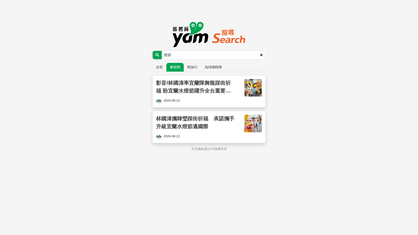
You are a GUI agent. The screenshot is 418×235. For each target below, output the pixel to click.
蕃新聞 (175, 67)
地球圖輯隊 (213, 67)
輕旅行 (192, 67)
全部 (159, 67)
